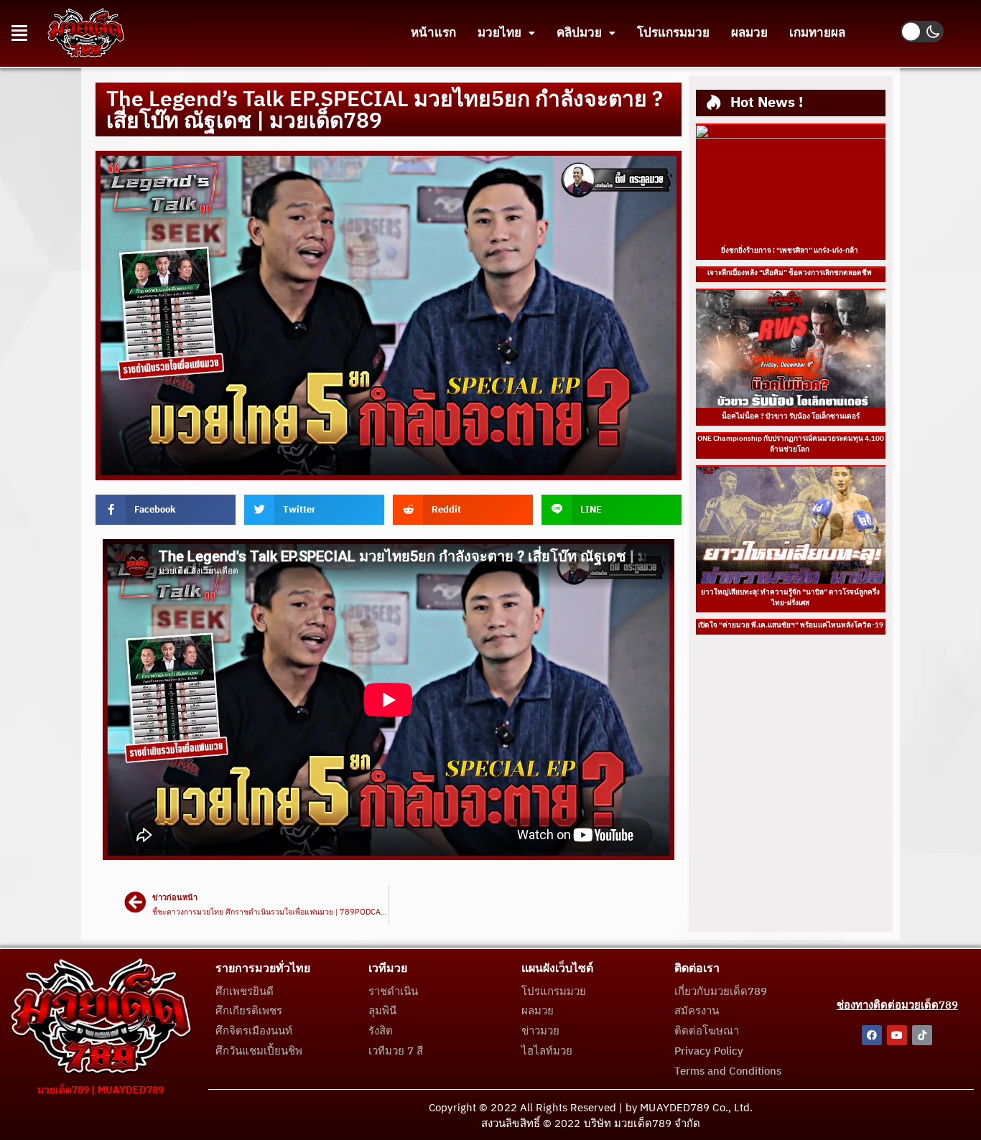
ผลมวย (749, 33)
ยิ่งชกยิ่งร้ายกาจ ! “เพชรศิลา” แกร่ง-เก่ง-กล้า (790, 250)
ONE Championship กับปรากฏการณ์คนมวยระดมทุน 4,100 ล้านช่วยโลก (790, 444)
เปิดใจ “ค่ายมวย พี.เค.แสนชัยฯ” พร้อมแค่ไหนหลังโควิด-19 (790, 625)
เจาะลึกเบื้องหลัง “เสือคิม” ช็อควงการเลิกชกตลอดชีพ (790, 273)
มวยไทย (499, 33)
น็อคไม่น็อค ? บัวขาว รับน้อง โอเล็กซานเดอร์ (791, 416)
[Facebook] (872, 1035)
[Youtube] (897, 1035)
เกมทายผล (817, 33)
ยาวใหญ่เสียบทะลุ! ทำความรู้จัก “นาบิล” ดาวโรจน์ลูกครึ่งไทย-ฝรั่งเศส (790, 598)
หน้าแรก (433, 33)
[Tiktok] (922, 1035)
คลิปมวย (579, 33)
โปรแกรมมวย (673, 33)
